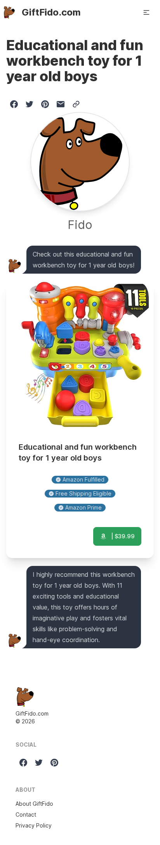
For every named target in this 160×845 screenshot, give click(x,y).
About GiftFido (34, 803)
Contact (26, 814)
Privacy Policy (34, 825)
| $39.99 (122, 536)
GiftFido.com (32, 713)
